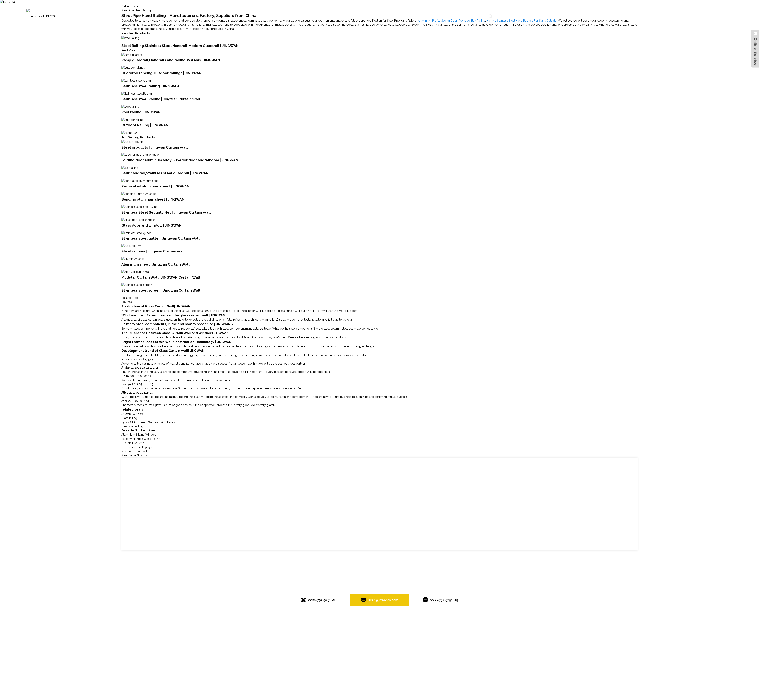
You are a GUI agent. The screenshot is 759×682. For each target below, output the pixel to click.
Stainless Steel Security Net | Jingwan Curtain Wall (166, 212)
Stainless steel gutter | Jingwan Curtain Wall (160, 238)
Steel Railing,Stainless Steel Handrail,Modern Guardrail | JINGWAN (180, 46)
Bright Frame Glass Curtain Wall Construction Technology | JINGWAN (176, 342)
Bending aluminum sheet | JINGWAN (152, 199)
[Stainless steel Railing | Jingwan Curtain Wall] (136, 93)
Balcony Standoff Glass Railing (140, 438)
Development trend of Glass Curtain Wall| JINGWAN (162, 351)
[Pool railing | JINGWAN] (130, 106)
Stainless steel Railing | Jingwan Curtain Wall (160, 99)
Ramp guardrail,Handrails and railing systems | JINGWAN (170, 60)
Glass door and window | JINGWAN (151, 225)
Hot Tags (377, 618)
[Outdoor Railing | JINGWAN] (132, 119)
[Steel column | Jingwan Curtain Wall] (131, 245)
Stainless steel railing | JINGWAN (150, 86)
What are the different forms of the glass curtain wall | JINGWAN (173, 315)
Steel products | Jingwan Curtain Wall (154, 147)
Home (273, 16)
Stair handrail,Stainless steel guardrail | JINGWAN (165, 173)
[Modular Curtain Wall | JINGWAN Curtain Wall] (135, 271)
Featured (356, 618)
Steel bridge (349, 625)
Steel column (443, 625)
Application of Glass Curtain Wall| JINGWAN (156, 306)
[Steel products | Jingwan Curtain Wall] (132, 141)
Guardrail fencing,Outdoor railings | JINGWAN (161, 73)
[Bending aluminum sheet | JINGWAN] (138, 193)
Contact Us (471, 16)
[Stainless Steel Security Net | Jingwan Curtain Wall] (139, 206)
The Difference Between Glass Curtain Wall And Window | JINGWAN (175, 333)
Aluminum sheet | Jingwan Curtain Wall (155, 264)
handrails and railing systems (139, 447)
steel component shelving (323, 625)
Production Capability (411, 16)
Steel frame (396, 625)
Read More (128, 50)
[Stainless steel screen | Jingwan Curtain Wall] (136, 284)
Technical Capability (327, 16)
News (357, 16)
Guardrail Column (132, 443)
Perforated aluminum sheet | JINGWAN (155, 186)
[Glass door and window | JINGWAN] (138, 219)
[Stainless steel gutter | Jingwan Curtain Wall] (136, 232)
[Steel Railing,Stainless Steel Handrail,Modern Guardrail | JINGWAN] (130, 37)
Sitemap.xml (400, 618)
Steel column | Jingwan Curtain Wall (153, 251)
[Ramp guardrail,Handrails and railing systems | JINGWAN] (132, 54)
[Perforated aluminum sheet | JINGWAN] (140, 180)
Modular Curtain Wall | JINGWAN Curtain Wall (160, 277)
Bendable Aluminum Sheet (138, 430)
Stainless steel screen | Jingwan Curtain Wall (160, 290)
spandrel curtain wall (134, 451)
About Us (445, 16)
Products (295, 16)
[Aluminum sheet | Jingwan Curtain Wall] (133, 258)
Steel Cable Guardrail (134, 455)
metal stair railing (132, 426)
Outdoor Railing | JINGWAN (144, 125)
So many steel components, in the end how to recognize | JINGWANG (177, 324)
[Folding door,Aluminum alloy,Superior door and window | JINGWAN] (140, 154)
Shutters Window (132, 413)
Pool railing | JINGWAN (141, 112)
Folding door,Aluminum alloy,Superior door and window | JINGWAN (179, 160)
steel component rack (419, 625)
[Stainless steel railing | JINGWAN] (136, 80)
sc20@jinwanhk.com (383, 600)
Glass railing (129, 418)
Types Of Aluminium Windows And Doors (148, 422)
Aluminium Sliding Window (138, 434)
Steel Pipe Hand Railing (373, 625)
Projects (378, 16)
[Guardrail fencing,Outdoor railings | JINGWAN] (133, 67)
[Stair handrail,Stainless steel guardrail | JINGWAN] (129, 167)
